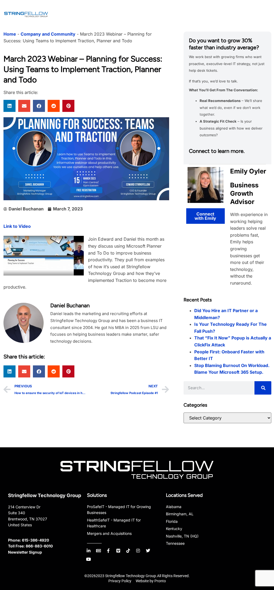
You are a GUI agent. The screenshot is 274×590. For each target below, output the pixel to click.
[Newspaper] (98, 550)
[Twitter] (148, 550)
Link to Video (17, 226)
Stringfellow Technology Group (44, 495)
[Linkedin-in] (88, 550)
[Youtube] (88, 559)
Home (9, 34)
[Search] (262, 388)
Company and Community (48, 34)
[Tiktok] (128, 550)
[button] (9, 106)
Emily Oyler (248, 171)
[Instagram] (138, 550)
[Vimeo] (118, 550)
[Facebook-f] (108, 550)
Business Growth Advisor (244, 193)
